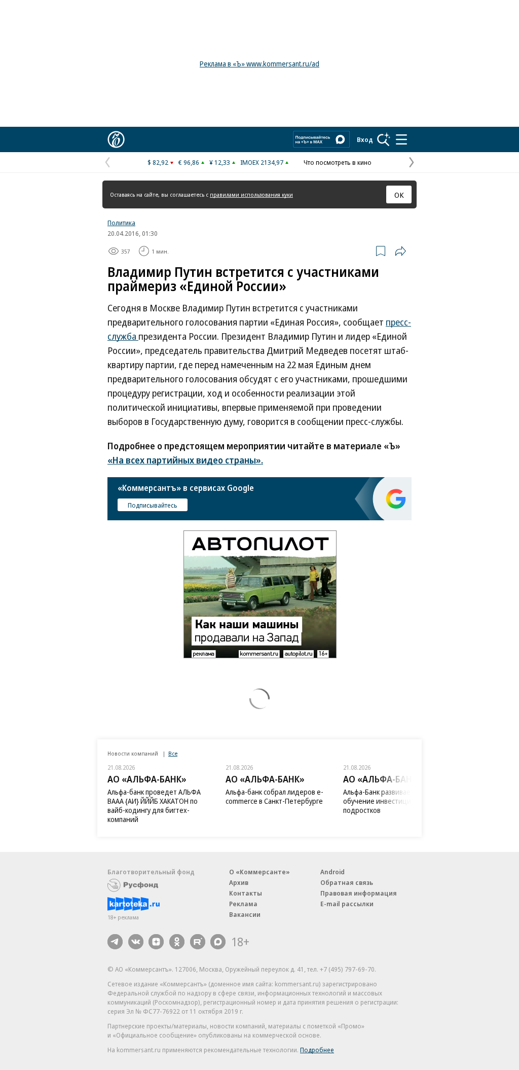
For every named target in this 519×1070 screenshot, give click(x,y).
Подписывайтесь (152, 505)
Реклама (243, 903)
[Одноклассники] (176, 941)
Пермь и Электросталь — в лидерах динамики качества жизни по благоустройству (388, 801)
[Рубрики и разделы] (401, 139)
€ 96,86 (188, 162)
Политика (121, 222)
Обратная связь (346, 882)
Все (172, 753)
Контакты (245, 893)
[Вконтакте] (135, 941)
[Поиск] (383, 139)
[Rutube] (197, 941)
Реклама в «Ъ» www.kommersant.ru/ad (259, 63)
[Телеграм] (115, 941)
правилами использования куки (251, 194)
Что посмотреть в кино (338, 162)
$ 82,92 (157, 162)
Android (332, 871)
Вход (365, 139)
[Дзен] (156, 941)
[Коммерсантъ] (116, 139)
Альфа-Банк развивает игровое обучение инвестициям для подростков (275, 801)
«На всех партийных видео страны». (185, 460)
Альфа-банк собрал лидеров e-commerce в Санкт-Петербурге (156, 796)
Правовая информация (358, 893)
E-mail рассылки (347, 903)
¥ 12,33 (219, 162)
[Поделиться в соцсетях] (400, 251)
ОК (399, 195)
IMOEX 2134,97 (261, 162)
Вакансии (245, 914)
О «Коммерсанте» (259, 871)
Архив (238, 882)
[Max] (218, 941)
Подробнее (317, 1049)
